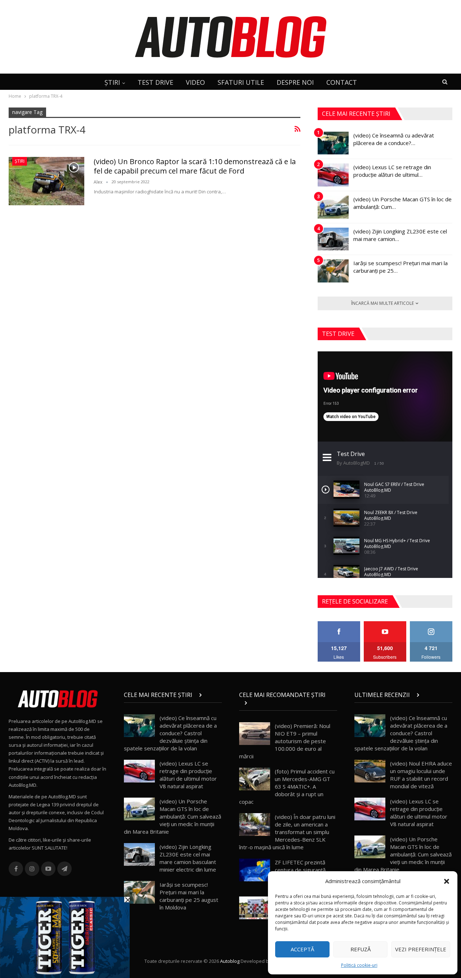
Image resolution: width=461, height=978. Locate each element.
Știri (19, 161)
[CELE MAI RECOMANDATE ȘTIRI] (288, 703)
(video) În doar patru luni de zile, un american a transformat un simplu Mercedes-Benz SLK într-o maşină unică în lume (287, 832)
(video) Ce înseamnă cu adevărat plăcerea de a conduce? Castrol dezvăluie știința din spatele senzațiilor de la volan (170, 733)
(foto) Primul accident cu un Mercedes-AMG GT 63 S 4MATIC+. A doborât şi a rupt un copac (287, 786)
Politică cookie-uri (359, 965)
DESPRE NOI (295, 82)
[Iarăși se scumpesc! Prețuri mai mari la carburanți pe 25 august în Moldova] (333, 270)
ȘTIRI (112, 82)
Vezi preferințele (420, 949)
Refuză (360, 949)
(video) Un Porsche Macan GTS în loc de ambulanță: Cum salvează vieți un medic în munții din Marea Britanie (172, 816)
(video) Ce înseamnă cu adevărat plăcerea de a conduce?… (393, 139)
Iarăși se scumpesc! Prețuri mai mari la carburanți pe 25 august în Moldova (189, 896)
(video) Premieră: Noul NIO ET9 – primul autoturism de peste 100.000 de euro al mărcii (284, 741)
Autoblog (230, 961)
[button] (446, 881)
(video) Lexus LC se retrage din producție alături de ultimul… (392, 170)
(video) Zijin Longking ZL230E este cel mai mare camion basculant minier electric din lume (188, 858)
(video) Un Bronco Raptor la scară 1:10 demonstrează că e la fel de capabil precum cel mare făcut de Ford (195, 166)
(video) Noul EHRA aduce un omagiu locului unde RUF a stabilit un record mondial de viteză (421, 775)
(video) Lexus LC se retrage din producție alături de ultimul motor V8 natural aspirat (188, 775)
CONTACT (341, 82)
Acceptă (302, 949)
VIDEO (195, 82)
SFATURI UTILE (241, 82)
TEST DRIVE (155, 82)
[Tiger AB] (65, 937)
